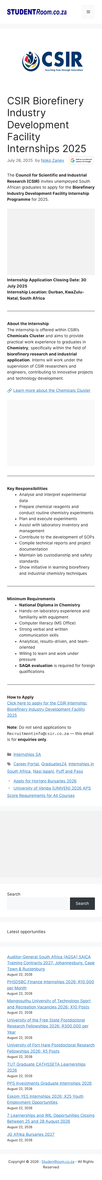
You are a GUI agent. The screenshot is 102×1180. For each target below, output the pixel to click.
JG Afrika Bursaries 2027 (31, 1134)
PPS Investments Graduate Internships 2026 (49, 1083)
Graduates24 (53, 764)
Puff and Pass (69, 771)
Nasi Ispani (43, 771)
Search (13, 894)
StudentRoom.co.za (58, 1161)
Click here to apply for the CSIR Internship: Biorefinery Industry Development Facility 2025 (47, 709)
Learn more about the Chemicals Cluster (51, 390)
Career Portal (26, 764)
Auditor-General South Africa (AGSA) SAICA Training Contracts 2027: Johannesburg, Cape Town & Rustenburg (51, 963)
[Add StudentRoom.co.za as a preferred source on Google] (81, 160)
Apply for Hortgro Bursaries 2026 (45, 781)
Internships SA (27, 754)
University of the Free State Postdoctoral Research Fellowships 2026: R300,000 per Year (47, 1026)
